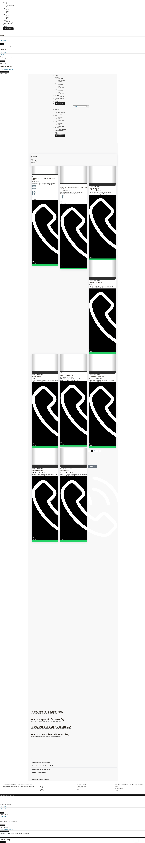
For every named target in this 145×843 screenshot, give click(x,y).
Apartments (9, 10)
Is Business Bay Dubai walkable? (40, 779)
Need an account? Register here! (8, 46)
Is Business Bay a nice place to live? (41, 769)
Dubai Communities (7, 23)
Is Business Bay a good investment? (41, 762)
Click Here (8, 28)
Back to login (19, 833)
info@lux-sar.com (119, 790)
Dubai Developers (10, 22)
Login (2, 44)
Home (4, 1)
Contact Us (5, 26)
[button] (62, 106)
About (41, 787)
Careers (8, 7)
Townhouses (9, 13)
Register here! (3, 833)
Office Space (63, 185)
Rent (4, 14)
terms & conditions (12, 57)
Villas (7, 11)
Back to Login (3, 63)
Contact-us (42, 790)
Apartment (34, 176)
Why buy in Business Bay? (39, 772)
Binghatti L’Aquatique (95, 283)
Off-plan (91, 186)
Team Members (10, 5)
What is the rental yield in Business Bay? (42, 766)
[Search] (88, 106)
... (52, 184)
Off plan (98, 186)
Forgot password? (11, 833)
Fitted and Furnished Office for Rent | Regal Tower (73, 187)
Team (41, 789)
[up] (0, 836)
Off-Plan (5, 20)
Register (3, 61)
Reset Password (4, 71)
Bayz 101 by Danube (66, 375)
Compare (3, 842)
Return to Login (3, 73)
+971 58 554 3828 (119, 788)
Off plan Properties (81, 786)
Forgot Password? (20, 46)
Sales (94, 186)
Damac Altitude (36, 376)
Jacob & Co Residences (96, 376)
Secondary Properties (82, 784)
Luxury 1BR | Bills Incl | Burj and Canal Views (43, 178)
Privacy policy (80, 787)
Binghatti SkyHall (94, 189)
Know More (8, 4)
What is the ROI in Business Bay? (40, 776)
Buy (4, 8)
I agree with (9, 57)
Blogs (4, 25)
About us (5, 2)
